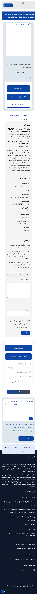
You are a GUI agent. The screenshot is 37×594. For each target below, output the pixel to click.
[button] (18, 97)
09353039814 (21, 549)
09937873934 (19, 559)
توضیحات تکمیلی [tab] (14, 115)
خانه (32, 14)
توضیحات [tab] (25, 115)
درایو (10, 14)
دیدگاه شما (25, 279)
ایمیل (27, 309)
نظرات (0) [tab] (24, 119)
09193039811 (31, 549)
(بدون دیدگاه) (20, 72)
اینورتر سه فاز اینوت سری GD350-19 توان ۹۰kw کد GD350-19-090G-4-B (20, 426)
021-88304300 (30, 544)
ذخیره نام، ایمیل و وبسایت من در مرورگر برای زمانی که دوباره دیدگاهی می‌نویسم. (19, 324)
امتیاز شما (26, 270)
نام (28, 301)
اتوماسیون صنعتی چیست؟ (27, 497)
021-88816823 (30, 559)
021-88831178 (20, 544)
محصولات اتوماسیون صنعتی (21, 14)
